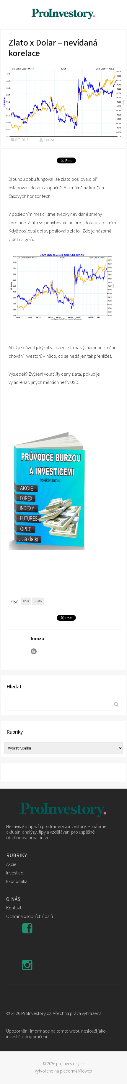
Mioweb (85, 1071)
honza (49, 140)
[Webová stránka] (34, 651)
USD (26, 601)
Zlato (38, 601)
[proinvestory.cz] (63, 14)
